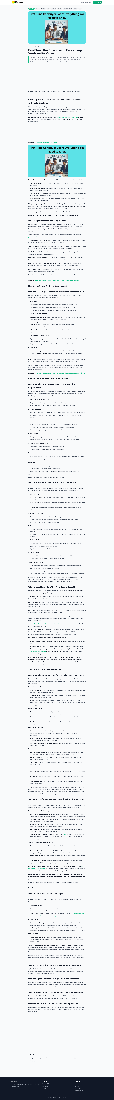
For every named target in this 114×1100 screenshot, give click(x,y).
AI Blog (44, 1088)
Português (53, 8)
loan (48, 113)
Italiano (75, 8)
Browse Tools (84, 2)
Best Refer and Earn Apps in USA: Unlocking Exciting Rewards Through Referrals (60, 373)
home (64, 834)
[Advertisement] (57, 77)
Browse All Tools (46, 1084)
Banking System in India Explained (46, 142)
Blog (90, 2)
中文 (80, 8)
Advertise (77, 1086)
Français (43, 8)
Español (37, 8)
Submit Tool (97, 2)
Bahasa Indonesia (68, 8)
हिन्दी (48, 8)
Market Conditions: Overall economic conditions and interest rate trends (55, 624)
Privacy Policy (78, 1088)
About (76, 1084)
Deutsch (59, 8)
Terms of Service (79, 1090)
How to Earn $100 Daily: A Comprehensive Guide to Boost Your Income (57, 280)
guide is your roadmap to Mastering (67, 117)
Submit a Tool (45, 1086)
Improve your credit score (38, 651)
